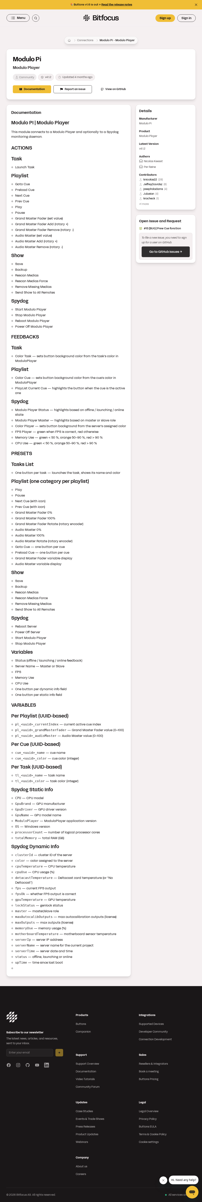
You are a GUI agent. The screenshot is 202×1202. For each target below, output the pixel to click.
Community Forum (88, 1087)
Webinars (82, 1142)
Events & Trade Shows (90, 1119)
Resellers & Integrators (153, 1064)
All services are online (182, 1195)
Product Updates (87, 1134)
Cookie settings (149, 1142)
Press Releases (85, 1127)
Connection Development (155, 1039)
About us (81, 1166)
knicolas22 (150, 179)
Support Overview (87, 1064)
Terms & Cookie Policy (152, 1134)
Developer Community (153, 1032)
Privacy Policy (148, 1119)
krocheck (149, 198)
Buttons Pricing (148, 1079)
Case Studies (84, 1111)
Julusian (148, 194)
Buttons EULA (147, 1127)
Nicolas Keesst (153, 161)
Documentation (34, 89)
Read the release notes (116, 5)
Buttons (81, 1024)
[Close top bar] (196, 4)
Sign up (165, 18)
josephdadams (153, 189)
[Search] (35, 18)
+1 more (144, 204)
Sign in (186, 18)
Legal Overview (148, 1111)
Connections (85, 40)
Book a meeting (149, 1071)
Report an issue (75, 89)
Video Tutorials (85, 1079)
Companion (83, 1032)
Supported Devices (151, 1024)
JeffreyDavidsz (152, 184)
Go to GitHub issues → (165, 251)
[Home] (69, 40)
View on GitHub (115, 89)
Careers (81, 1174)
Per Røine (150, 167)
